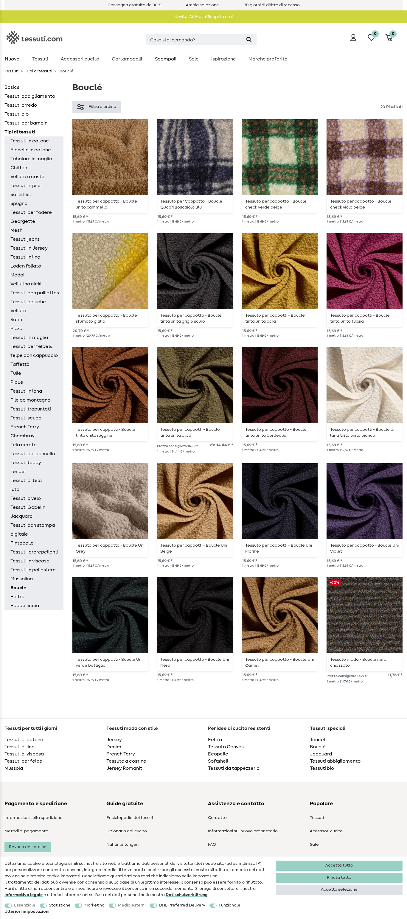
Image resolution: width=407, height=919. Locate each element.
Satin (16, 319)
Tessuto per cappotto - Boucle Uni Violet (364, 548)
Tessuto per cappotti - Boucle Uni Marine (278, 548)
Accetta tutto (339, 865)
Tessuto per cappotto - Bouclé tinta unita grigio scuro (191, 318)
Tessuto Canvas (226, 746)
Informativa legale (23, 895)
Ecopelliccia (24, 605)
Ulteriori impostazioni (26, 911)
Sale (194, 59)
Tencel (18, 471)
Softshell (20, 194)
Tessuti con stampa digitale (32, 530)
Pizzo (16, 328)
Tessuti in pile (25, 185)
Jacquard (21, 516)
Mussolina (21, 578)
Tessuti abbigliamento (29, 96)
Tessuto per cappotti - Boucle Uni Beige (193, 548)
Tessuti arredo (20, 105)
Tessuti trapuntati (30, 409)
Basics (11, 87)
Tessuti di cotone (23, 739)
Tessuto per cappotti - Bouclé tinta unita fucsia (360, 318)
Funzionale (229, 905)
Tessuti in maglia (29, 337)
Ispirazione (223, 59)
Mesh (16, 230)
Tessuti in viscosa (29, 561)
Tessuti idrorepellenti (34, 552)
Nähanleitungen (122, 844)
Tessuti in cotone (29, 141)
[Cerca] (249, 39)
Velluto (18, 310)
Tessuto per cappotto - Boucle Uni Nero (194, 662)
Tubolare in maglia (31, 158)
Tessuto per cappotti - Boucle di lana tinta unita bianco (362, 432)
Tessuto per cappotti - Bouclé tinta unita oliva (190, 432)
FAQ (212, 844)
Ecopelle (218, 754)
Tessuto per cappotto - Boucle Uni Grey (110, 548)
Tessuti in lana (26, 391)
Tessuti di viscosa (24, 754)
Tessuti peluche (28, 301)
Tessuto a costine (126, 761)
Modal (17, 275)
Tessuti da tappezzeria (234, 768)
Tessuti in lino (25, 257)
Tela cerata (23, 444)
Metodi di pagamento (26, 831)
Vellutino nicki (25, 284)
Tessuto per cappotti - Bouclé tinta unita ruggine (105, 432)
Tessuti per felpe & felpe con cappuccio (34, 351)
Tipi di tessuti (38, 71)
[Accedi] (353, 37)
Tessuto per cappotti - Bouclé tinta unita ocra (275, 318)
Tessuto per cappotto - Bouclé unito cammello (106, 204)
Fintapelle (22, 543)
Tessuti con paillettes (34, 292)
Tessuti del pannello (32, 453)
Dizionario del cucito (126, 831)
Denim (113, 746)
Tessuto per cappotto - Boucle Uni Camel (279, 662)
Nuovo (12, 59)
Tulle (15, 373)
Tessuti (40, 59)
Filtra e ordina (102, 107)
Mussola (13, 768)
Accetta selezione (339, 889)
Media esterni (131, 905)
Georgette (22, 221)
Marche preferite (268, 59)
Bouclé (18, 587)
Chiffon (18, 167)
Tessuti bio (16, 114)
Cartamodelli (127, 59)
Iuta (14, 489)
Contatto (217, 818)
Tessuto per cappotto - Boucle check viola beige (361, 204)
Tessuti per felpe (23, 761)
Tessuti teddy (25, 462)
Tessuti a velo (25, 498)
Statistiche (60, 905)
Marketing (94, 905)
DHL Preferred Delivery (182, 905)
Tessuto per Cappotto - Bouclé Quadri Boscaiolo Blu (191, 204)
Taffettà (19, 364)
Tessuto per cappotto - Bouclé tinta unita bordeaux (276, 432)
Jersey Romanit (124, 768)
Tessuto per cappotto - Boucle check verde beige (276, 204)
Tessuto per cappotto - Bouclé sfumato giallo (106, 318)
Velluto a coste (27, 176)
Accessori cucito (80, 59)
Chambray (22, 435)
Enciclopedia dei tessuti (130, 818)
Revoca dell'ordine (27, 847)
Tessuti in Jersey (29, 248)
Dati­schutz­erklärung (187, 895)
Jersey (114, 739)
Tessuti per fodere (31, 212)
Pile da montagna (30, 400)
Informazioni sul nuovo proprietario (243, 831)
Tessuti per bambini (26, 123)
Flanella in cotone (30, 149)
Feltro (17, 596)
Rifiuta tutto (339, 878)
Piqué (16, 382)
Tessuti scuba (25, 418)
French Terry (24, 426)
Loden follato (25, 266)
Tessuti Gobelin (27, 507)
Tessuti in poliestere (33, 569)
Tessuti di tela (26, 480)
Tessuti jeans (25, 239)
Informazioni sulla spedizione (33, 818)
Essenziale (24, 905)
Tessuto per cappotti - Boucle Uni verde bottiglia (109, 662)
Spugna (18, 203)
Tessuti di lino (19, 746)
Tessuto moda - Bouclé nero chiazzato (358, 662)
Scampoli (165, 59)
